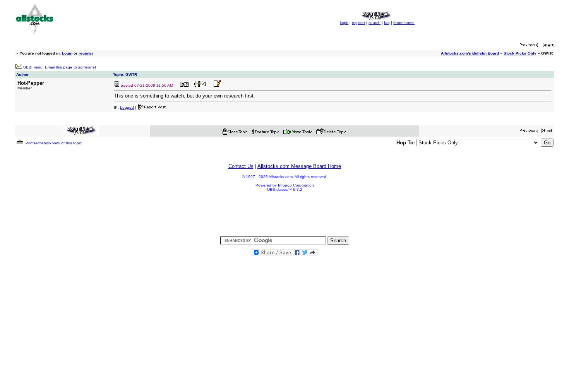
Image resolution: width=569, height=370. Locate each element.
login (344, 23)
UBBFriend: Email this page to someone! (59, 67)
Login (67, 53)
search (374, 23)
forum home (404, 23)
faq (387, 23)
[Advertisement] (284, 214)
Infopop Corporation (296, 185)
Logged (127, 107)
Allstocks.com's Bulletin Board (470, 53)
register (358, 23)
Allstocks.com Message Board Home (299, 166)
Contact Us (241, 166)
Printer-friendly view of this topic (53, 143)
